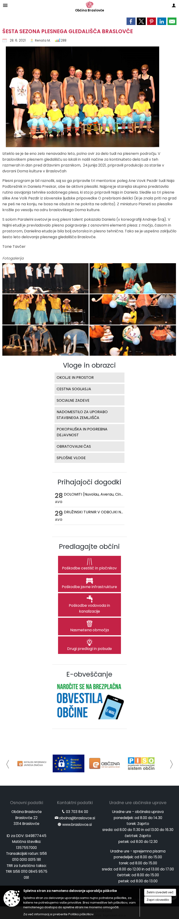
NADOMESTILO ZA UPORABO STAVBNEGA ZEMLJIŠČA (82, 414)
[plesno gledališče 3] (133, 278)
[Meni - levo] (5, 5)
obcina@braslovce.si (77, 818)
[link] (131, 21)
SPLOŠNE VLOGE (71, 458)
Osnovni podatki (26, 802)
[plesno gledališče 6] (46, 340)
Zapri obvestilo (158, 900)
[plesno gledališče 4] (46, 309)
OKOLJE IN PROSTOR (75, 377)
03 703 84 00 (77, 811)
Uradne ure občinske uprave (137, 802)
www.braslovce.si (77, 824)
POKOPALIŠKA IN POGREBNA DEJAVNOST (82, 432)
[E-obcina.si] (105, 763)
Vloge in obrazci (89, 365)
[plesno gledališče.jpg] (80, 98)
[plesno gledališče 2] (46, 278)
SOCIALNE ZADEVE (73, 400)
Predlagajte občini (89, 546)
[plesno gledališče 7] (133, 340)
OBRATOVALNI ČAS (74, 446)
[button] (7, 764)
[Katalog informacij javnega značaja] (32, 763)
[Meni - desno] (174, 5)
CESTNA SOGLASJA (74, 389)
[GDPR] (68, 763)
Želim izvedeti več (160, 892)
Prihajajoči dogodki (89, 482)
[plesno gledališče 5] (133, 309)
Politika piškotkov (80, 914)
